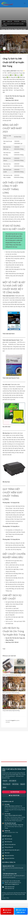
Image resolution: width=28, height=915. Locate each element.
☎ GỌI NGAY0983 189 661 (7, 911)
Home (2, 741)
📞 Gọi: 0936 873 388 (14, 792)
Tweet (4, 648)
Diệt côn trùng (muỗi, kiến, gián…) (12, 850)
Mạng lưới (23, 784)
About (2, 746)
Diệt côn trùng (15, 784)
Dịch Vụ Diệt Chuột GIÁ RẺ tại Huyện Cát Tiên (12, 675)
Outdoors (3, 744)
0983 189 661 (11, 806)
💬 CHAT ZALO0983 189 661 (21, 911)
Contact (2, 748)
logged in (13, 720)
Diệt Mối (21, 86)
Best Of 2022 (4, 755)
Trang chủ (5, 780)
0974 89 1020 (11, 824)
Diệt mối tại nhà (8, 841)
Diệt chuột (7, 852)
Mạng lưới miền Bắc (9, 855)
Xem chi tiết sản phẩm (15, 881)
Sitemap (4, 898)
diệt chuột (13, 71)
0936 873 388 (11, 815)
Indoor (2, 743)
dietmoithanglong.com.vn (15, 882)
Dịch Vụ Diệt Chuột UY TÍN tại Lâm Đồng (11, 692)
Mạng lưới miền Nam (9, 858)
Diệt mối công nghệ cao (10, 844)
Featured (3, 756)
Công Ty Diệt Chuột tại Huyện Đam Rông (11, 710)
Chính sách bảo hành (9, 886)
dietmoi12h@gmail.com (13, 47)
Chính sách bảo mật (9, 888)
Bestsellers (3, 751)
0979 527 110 (19, 806)
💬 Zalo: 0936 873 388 (14, 795)
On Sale (2, 753)
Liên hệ (4, 787)
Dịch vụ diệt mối (12, 780)
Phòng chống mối (6, 784)
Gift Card (3, 758)
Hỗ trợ (7, 898)
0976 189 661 (19, 815)
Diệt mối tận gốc (8, 839)
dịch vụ (9, 71)
